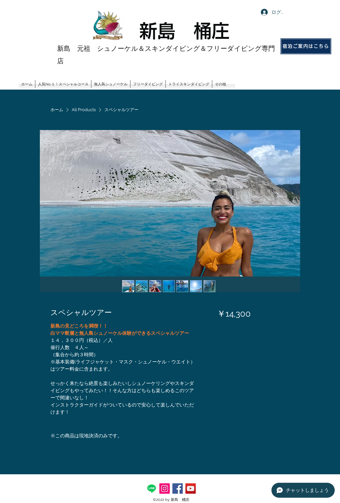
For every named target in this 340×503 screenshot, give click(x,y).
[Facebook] (177, 488)
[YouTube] (190, 488)
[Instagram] (164, 488)
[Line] (151, 488)
